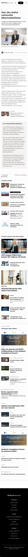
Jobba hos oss (14, 536)
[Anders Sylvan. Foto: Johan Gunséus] (14, 36)
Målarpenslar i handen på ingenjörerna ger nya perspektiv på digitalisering (17, 114)
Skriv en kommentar (21, 175)
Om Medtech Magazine (14, 538)
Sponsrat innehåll (14, 524)
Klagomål (14, 521)
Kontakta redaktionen (14, 531)
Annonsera (14, 507)
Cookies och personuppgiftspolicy (14, 516)
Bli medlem (14, 505)
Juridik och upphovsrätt (14, 519)
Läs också (12, 111)
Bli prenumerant (14, 502)
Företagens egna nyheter (9, 328)
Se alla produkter (14, 510)
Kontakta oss (14, 533)
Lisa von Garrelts (9, 52)
